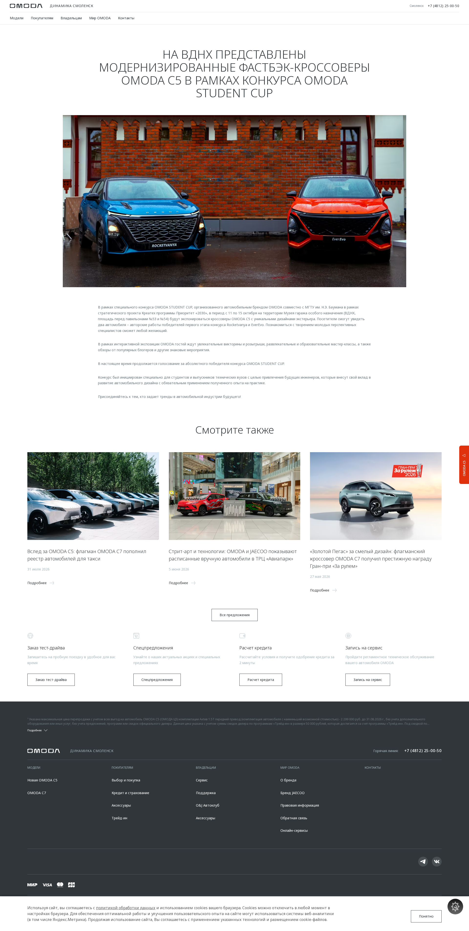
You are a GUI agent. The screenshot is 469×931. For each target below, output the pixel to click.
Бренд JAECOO (292, 792)
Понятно (426, 916)
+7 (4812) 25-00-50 (443, 6)
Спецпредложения (157, 679)
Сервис (202, 780)
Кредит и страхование (130, 792)
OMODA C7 (36, 792)
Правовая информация (299, 805)
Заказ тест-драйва (51, 679)
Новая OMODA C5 (42, 780)
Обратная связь (293, 818)
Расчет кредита (260, 679)
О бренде (288, 780)
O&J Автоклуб (207, 805)
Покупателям (42, 18)
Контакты (126, 18)
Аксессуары (121, 805)
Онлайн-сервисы (294, 830)
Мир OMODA (100, 18)
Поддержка (206, 792)
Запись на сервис (367, 679)
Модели (16, 18)
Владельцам (71, 18)
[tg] (423, 861)
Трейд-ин (119, 818)
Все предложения (235, 615)
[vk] (437, 861)
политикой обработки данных (125, 907)
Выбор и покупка (126, 780)
